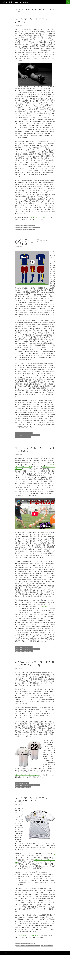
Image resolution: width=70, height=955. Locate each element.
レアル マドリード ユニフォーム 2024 (39, 217)
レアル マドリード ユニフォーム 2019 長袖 (25, 943)
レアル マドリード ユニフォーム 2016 (34, 20)
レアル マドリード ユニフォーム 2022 (15, 2)
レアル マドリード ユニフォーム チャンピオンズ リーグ (27, 227)
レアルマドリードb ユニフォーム (23, 437)
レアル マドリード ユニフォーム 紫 (23, 787)
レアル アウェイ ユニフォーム (22, 783)
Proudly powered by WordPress (10, 953)
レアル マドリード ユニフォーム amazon (25, 225)
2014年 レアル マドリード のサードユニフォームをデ (35, 663)
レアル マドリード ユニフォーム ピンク (24, 651)
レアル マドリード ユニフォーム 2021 (26, 935)
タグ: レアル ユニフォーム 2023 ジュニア (31, 242)
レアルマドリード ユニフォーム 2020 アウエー (26, 229)
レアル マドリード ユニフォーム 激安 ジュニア (34, 799)
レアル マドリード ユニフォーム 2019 (24, 432)
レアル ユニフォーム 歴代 (47, 945)
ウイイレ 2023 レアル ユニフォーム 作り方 (35, 449)
